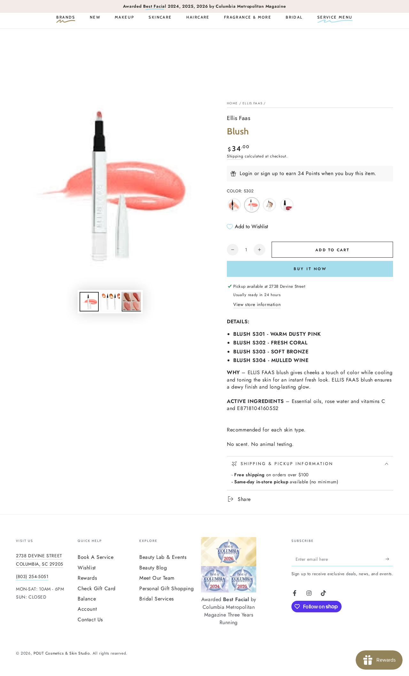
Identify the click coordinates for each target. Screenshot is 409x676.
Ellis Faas (252, 103)
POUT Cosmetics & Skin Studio (62, 653)
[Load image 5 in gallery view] (110, 301)
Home (232, 103)
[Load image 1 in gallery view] (89, 301)
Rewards (87, 578)
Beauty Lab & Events (162, 557)
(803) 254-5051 (32, 576)
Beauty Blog (153, 567)
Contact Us (90, 619)
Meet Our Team (156, 578)
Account (87, 609)
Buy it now (310, 269)
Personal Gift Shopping (166, 588)
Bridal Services (156, 598)
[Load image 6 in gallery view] (131, 301)
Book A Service (95, 557)
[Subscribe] (389, 559)
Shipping (235, 156)
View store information (257, 304)
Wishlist (87, 567)
